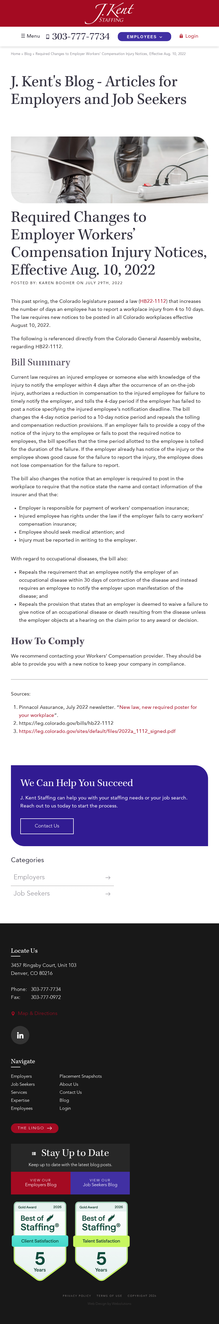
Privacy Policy (77, 1296)
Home (15, 54)
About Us (69, 1084)
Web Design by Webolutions (109, 1304)
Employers (29, 877)
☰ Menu (30, 36)
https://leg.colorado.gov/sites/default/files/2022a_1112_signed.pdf (97, 731)
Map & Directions (37, 1013)
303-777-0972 (46, 997)
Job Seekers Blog (100, 1183)
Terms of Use (109, 1296)
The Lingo (31, 1128)
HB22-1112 (153, 301)
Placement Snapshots (81, 1076)
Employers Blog (40, 1183)
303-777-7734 (81, 37)
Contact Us (47, 826)
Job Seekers (32, 894)
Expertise (20, 1100)
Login (191, 36)
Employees (142, 36)
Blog (28, 54)
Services (19, 1092)
